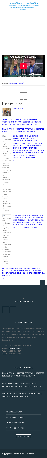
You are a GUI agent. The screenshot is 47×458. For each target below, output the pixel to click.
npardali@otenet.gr (15, 348)
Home (4, 38)
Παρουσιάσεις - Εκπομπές (17, 38)
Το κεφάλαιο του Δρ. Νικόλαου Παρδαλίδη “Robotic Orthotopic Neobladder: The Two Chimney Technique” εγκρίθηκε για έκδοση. (21, 122)
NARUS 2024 (18, 108)
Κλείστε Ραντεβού (23, 436)
